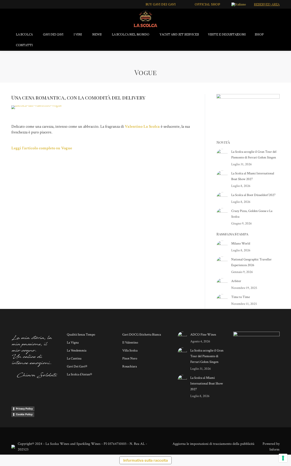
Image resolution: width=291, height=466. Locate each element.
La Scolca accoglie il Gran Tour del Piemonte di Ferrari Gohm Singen (253, 155)
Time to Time (240, 297)
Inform (274, 449)
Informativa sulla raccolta (145, 460)
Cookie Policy (24, 414)
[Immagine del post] (222, 154)
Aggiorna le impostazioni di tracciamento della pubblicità (213, 443)
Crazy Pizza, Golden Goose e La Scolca (251, 214)
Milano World (240, 243)
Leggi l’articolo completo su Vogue (41, 148)
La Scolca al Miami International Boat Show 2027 (252, 176)
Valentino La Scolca (142, 126)
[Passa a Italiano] (239, 4)
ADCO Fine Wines (203, 334)
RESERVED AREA (267, 4)
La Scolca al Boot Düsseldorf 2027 (253, 195)
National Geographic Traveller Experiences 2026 (251, 262)
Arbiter (236, 281)
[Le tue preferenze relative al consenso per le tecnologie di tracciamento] (283, 458)
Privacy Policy (24, 408)
